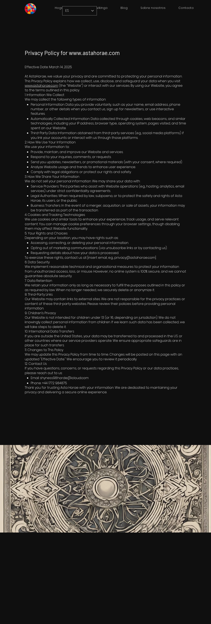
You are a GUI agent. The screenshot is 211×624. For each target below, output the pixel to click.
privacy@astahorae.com (134, 257)
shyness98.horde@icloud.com (64, 378)
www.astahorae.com (94, 52)
